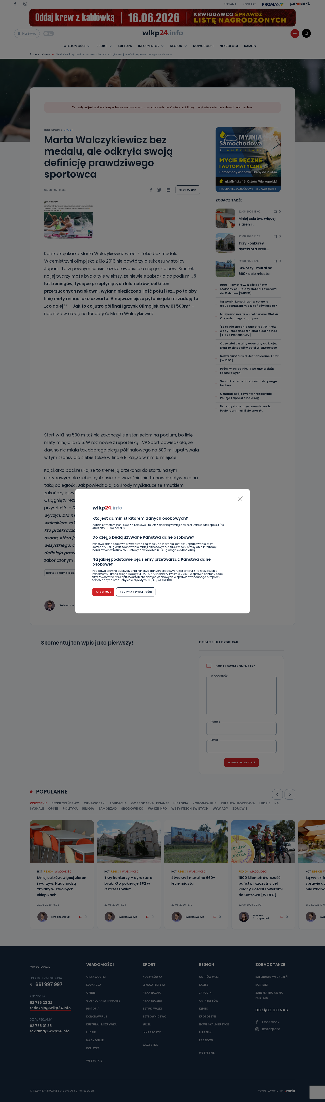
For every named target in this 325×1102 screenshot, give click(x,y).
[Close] (240, 498)
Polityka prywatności (136, 592)
